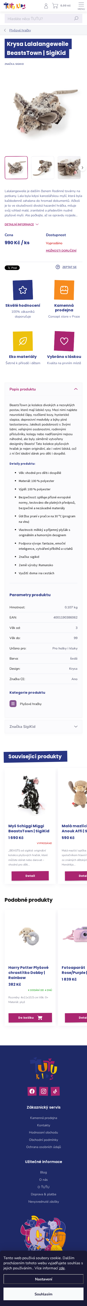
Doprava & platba (43, 1194)
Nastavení (43, 1278)
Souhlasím (43, 1293)
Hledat (76, 18)
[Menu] (81, 6)
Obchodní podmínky (43, 1139)
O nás (43, 1179)
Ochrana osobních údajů (43, 1147)
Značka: (14, 63)
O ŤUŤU (43, 1187)
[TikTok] (55, 1091)
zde (62, 1267)
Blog (43, 1172)
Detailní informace (19, 224)
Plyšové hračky (31, 704)
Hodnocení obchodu (43, 1132)
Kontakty (43, 1125)
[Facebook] (31, 1091)
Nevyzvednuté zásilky (43, 1201)
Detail (30, 876)
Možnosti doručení (61, 250)
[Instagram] (43, 1091)
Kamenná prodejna (43, 1118)
